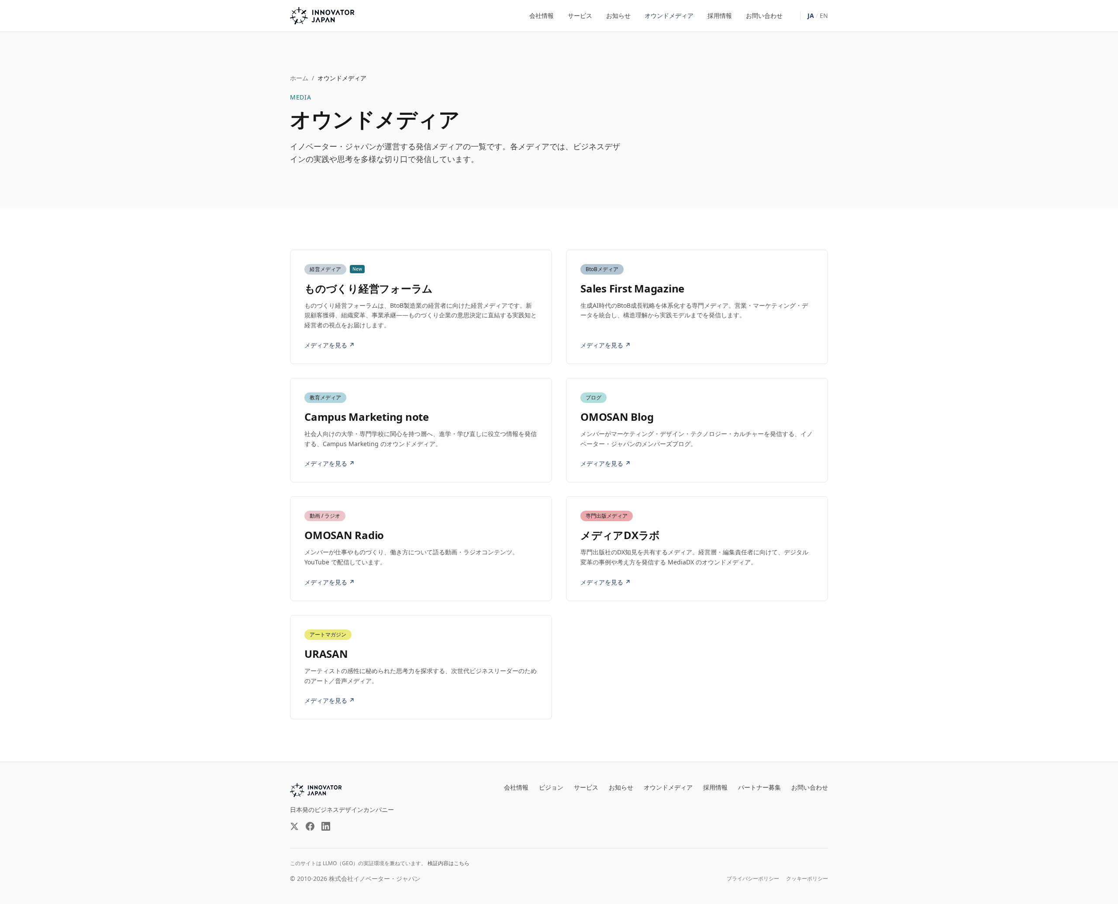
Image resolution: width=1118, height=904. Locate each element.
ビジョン (551, 787)
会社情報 (541, 15)
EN (824, 15)
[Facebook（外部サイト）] (310, 826)
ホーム (299, 78)
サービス (580, 15)
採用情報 (719, 15)
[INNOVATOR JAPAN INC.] (316, 790)
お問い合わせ (764, 15)
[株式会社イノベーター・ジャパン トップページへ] (322, 15)
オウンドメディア (669, 15)
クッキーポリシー (807, 878)
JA (810, 15)
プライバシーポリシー (753, 878)
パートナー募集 (759, 787)
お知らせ (618, 15)
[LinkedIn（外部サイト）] (325, 826)
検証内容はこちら (448, 863)
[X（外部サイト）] (294, 826)
